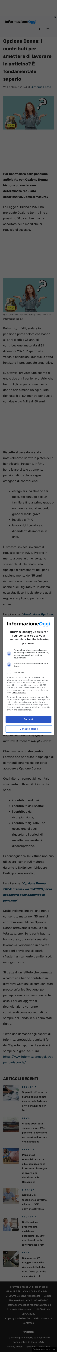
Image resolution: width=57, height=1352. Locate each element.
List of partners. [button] (19, 692)
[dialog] (28, 676)
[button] (28, 672)
